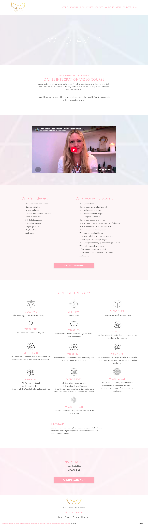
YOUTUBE (99, 7)
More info (73, 523)
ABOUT (65, 7)
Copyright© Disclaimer (82, 517)
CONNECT (127, 7)
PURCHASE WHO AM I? (74, 266)
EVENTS (89, 7)
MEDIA (118, 7)
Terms (59, 517)
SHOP (82, 7)
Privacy (67, 517)
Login (135, 7)
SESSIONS (74, 7)
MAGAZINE (109, 7)
